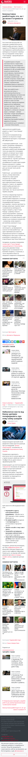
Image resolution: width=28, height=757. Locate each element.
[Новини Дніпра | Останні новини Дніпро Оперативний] (6, 2)
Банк (17, 643)
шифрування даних (14, 547)
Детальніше (18, 751)
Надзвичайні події (15, 640)
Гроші (9, 643)
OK (14, 754)
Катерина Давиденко (14, 23)
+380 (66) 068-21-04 (7, 736)
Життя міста (17, 7)
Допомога (10, 335)
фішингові (7, 467)
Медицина (16, 335)
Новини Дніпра (7, 7)
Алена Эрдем (11, 423)
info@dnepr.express (9, 738)
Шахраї (13, 643)
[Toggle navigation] (24, 1)
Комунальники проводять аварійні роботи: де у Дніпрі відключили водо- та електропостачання (14, 702)
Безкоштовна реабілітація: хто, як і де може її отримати (14, 708)
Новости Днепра (7, 403)
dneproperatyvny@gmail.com (9, 740)
